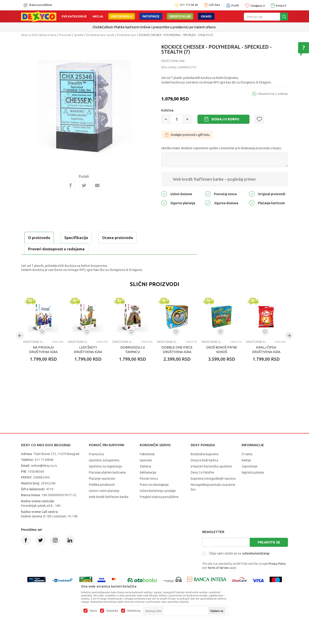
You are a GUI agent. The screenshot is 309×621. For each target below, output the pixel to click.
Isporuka (146, 460)
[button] (259, 119)
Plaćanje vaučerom (102, 478)
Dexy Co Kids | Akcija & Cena (38, 34)
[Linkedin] (69, 540)
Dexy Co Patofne (202, 472)
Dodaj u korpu (225, 119)
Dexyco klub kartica (204, 460)
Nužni (93, 610)
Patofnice (151, 16)
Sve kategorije (74, 16)
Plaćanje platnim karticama (107, 472)
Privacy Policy (277, 563)
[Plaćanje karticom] (251, 202)
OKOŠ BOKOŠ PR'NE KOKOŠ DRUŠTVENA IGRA (221, 351)
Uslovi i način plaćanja (104, 491)
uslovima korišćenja (255, 553)
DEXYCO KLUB (180, 16)
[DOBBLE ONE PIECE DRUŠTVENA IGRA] (177, 316)
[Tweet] (83, 185)
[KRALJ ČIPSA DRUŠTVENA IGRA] (266, 316)
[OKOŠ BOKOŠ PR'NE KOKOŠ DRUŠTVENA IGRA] (221, 316)
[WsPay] (172, 580)
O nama (247, 454)
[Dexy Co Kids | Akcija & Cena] (38, 16)
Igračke (78, 34)
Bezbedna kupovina (205, 454)
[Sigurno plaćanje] (164, 202)
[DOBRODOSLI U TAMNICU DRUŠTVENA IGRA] (132, 316)
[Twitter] (40, 540)
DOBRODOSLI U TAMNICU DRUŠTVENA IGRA (132, 351)
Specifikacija (76, 237)
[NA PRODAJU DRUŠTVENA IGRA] (43, 316)
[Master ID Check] (116, 580)
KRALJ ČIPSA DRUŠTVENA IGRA (266, 349)
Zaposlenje (249, 466)
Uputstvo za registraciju (105, 466)
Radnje (246, 460)
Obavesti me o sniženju (273, 93)
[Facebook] (70, 185)
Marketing (133, 610)
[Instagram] (55, 540)
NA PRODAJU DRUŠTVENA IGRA (43, 349)
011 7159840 (44, 460)
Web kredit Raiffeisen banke (108, 497)
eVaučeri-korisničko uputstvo (211, 466)
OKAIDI (206, 16)
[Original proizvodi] (251, 193)
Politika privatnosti (102, 484)
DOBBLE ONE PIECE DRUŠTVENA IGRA (177, 349)
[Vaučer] (85, 580)
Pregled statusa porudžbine (159, 497)
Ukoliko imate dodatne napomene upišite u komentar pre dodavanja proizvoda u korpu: (221, 148)
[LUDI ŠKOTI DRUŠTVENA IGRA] (87, 316)
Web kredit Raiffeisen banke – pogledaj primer (214, 179)
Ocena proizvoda (117, 237)
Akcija (98, 16)
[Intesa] (206, 580)
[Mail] (97, 185)
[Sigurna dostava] (208, 202)
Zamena (145, 466)
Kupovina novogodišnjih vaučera (213, 478)
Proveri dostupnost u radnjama (56, 249)
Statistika (112, 610)
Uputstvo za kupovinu (104, 460)
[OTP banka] (142, 580)
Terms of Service (218, 567)
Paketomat (147, 454)
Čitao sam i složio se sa (239, 553)
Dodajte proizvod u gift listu (190, 135)
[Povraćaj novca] (208, 193)
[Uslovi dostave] (164, 193)
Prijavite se (269, 542)
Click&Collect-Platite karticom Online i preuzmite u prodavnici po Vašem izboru (154, 27)
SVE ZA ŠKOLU (121, 16)
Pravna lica (96, 454)
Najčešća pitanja (253, 472)
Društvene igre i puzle (100, 34)
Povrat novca (149, 478)
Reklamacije (148, 472)
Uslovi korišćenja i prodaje (158, 491)
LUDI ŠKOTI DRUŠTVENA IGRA (88, 349)
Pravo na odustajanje (154, 484)
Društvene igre (126, 34)
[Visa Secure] (101, 580)
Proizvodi (65, 34)
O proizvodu (39, 237)
